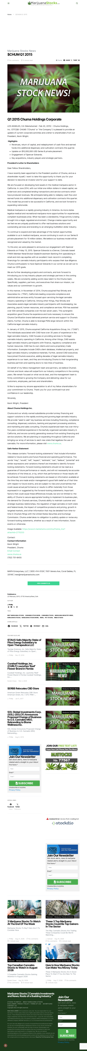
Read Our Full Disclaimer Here (44, 1037)
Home (9, 14)
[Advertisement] (43, 31)
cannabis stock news (32, 615)
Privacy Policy (14, 790)
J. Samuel (49, 939)
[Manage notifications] (5, 1045)
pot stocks (49, 617)
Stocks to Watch (14, 1002)
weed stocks (58, 617)
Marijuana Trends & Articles (25, 917)
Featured (11, 917)
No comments (14, 60)
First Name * (13, 765)
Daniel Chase (11, 681)
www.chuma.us (54, 443)
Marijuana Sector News (62, 961)
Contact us (12, 1006)
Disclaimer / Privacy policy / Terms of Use (24, 1004)
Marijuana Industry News (64, 615)
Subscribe (25, 783)
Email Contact (13, 551)
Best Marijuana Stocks (15, 615)
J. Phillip (10, 604)
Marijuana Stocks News (21, 50)
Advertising (47, 1004)
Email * (11, 772)
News (42, 617)
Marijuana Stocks (13, 617)
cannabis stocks (47, 615)
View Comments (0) (43, 583)
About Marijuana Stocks (33, 1002)
